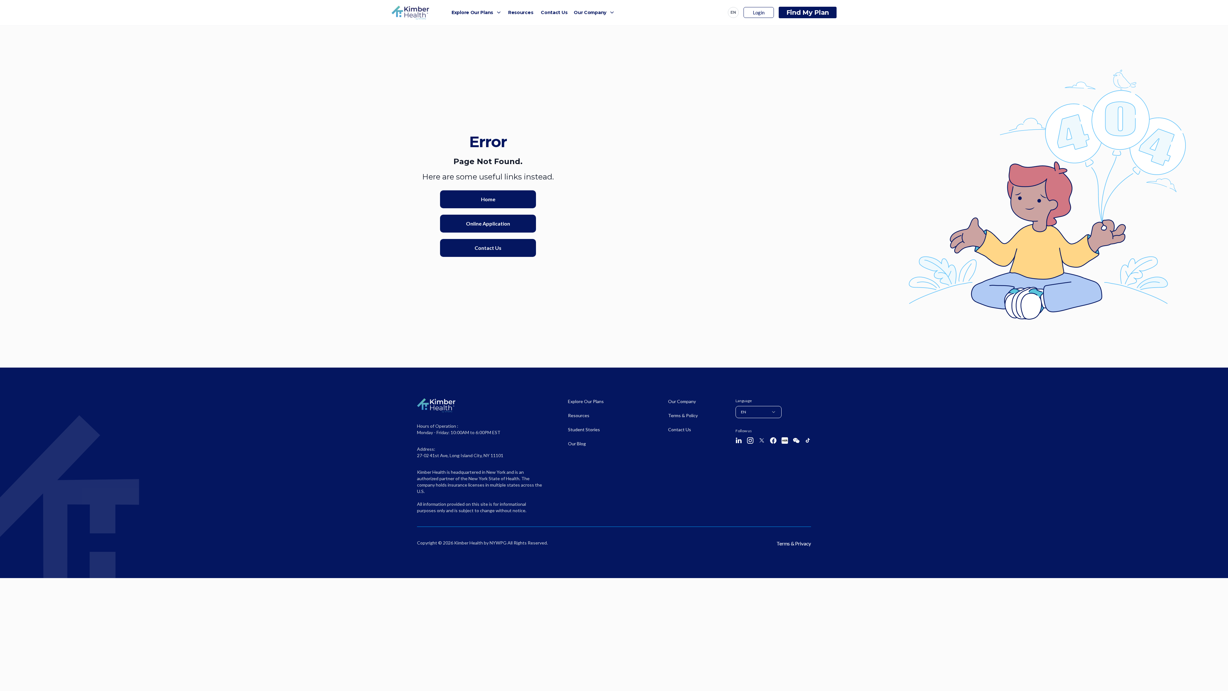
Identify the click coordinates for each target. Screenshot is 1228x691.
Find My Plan (807, 12)
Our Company (590, 12)
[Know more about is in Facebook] (773, 440)
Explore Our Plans (472, 12)
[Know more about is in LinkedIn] (739, 440)
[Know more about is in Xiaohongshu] (785, 440)
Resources (520, 12)
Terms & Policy (683, 415)
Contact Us (554, 12)
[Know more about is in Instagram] (750, 440)
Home (488, 199)
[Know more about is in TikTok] (808, 440)
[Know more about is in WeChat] (796, 440)
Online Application (488, 223)
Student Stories (584, 429)
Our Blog (577, 443)
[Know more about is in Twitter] (762, 440)
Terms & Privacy (793, 543)
